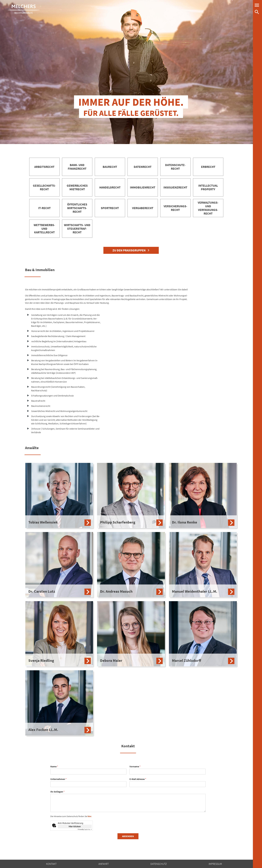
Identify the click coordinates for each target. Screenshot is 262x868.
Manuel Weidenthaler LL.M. (194, 591)
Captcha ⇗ (85, 829)
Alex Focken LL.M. (43, 729)
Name (54, 766)
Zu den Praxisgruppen (129, 250)
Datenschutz (158, 864)
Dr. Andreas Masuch (116, 591)
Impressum (215, 864)
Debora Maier (111, 660)
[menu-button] (257, 5)
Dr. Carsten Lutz (41, 591)
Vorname (135, 766)
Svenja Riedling (41, 660)
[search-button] (257, 12)
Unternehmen (58, 779)
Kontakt (51, 864)
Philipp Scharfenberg (117, 522)
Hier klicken (75, 826)
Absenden (128, 836)
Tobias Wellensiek (43, 522)
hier (89, 816)
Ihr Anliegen (57, 791)
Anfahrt (103, 864)
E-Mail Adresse (137, 779)
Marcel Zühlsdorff (186, 660)
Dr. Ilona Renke (184, 522)
